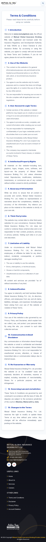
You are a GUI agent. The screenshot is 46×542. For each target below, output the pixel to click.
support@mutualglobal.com (18, 460)
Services (12, 484)
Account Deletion (15, 509)
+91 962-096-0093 (15, 457)
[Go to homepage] (9, 3)
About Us (12, 480)
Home (11, 476)
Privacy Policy (14, 505)
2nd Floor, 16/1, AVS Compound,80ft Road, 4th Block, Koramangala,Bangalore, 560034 (20, 453)
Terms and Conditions (16, 498)
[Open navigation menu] (43, 3)
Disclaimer (12, 501)
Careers (11, 488)
